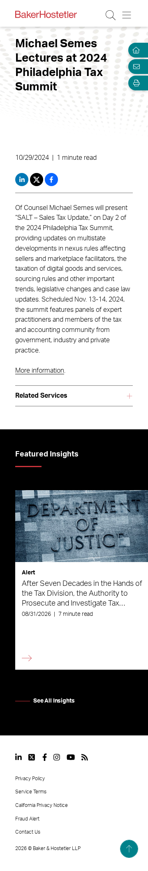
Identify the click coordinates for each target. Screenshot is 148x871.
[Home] (134, 50)
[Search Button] (111, 15)
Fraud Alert (27, 818)
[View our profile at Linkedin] (18, 757)
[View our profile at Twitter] (32, 757)
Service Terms (30, 791)
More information (39, 370)
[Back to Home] (46, 14)
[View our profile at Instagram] (56, 757)
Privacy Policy (30, 778)
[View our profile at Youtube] (71, 757)
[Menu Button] (127, 15)
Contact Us (27, 832)
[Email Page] (134, 66)
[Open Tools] (134, 83)
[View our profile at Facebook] (44, 757)
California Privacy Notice (41, 805)
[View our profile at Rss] (84, 757)
